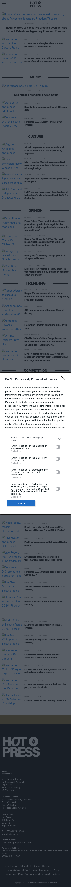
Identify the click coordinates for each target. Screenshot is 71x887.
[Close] (64, 379)
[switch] (57, 447)
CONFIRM (21, 503)
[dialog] (35, 443)
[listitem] (35, 438)
